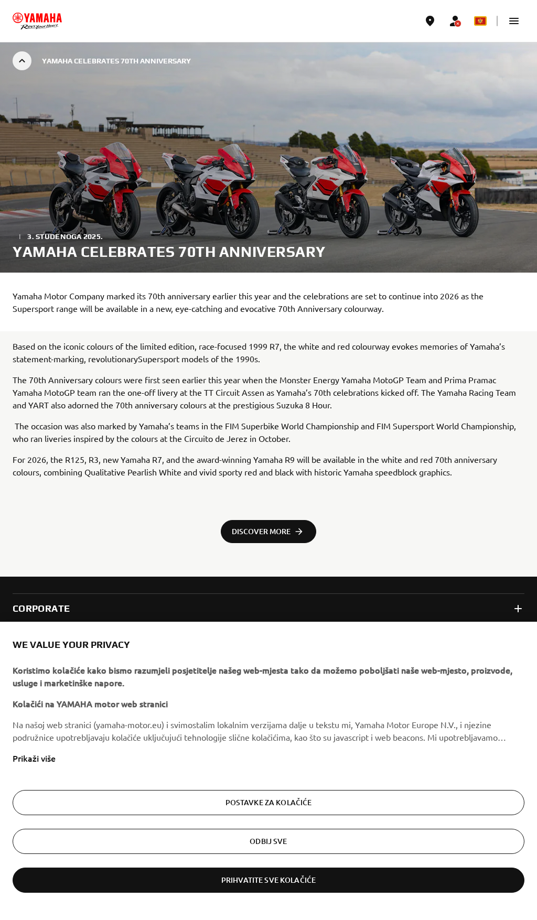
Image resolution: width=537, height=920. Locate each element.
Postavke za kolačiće (268, 802)
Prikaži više (34, 758)
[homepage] (37, 21)
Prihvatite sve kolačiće (268, 880)
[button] (513, 20)
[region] (268, 771)
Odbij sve (268, 841)
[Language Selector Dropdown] (480, 20)
